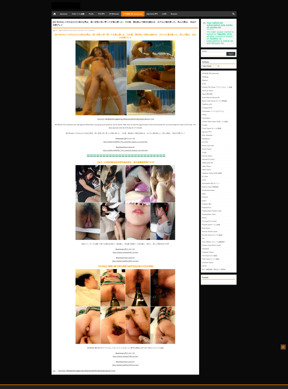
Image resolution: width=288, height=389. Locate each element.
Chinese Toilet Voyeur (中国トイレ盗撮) (215, 121)
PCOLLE (205, 197)
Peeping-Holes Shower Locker (212, 211)
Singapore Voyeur (208, 252)
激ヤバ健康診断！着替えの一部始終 (213, 269)
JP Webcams (114, 14)
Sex (203, 238)
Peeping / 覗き (207, 204)
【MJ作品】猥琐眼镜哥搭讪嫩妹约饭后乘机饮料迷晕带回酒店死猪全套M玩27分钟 (86, 371)
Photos (204, 218)
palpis (204, 194)
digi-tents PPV (152, 14)
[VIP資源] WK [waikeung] (132, 14)
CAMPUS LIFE (207, 104)
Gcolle (204, 152)
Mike (56, 30)
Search (204, 51)
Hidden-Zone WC (207, 163)
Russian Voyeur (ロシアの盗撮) (212, 235)
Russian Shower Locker (209, 231)
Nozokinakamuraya (208, 190)
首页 (55, 14)
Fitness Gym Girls (208, 145)
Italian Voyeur (206, 169)
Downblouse (206, 139)
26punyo (205, 80)
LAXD (164, 14)
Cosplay (204, 125)
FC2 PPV (101, 14)
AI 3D (204, 84)
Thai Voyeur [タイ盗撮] (209, 255)
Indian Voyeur (206, 166)
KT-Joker (205, 176)
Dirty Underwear (207, 135)
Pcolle (91, 14)
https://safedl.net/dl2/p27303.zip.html (125, 365)
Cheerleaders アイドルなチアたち (213, 111)
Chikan (204, 115)
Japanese (63, 14)
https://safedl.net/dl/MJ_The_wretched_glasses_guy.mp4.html (125, 142)
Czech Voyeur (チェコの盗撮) (211, 128)
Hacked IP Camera (208, 159)
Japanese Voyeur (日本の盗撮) (212, 173)
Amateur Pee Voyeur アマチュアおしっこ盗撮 (217, 87)
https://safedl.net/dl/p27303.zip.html (125, 356)
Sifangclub (205, 249)
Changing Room (207, 108)
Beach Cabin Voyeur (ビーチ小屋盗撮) (214, 101)
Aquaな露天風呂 (207, 94)
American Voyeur (207, 91)
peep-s (204, 200)
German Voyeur (207, 156)
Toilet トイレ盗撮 (78, 14)
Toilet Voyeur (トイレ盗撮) (210, 259)
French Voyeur (207, 149)
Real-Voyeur (206, 228)
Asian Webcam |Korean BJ (211, 97)
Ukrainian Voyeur (207, 262)
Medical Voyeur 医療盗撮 (210, 187)
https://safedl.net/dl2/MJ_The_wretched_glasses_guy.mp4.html (125, 150)
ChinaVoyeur (206, 118)
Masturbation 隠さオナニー (211, 183)
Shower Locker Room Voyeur (211, 245)
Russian (174, 14)
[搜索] (233, 14)
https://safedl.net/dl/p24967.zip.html (125, 252)
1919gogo (205, 77)
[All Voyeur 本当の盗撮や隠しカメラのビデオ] (66, 3)
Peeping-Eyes (206, 207)
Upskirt (204, 266)
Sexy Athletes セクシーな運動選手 (213, 242)
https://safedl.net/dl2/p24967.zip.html (125, 261)
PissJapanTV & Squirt (209, 221)
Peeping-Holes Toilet (208, 214)
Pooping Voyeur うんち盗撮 (211, 224)
